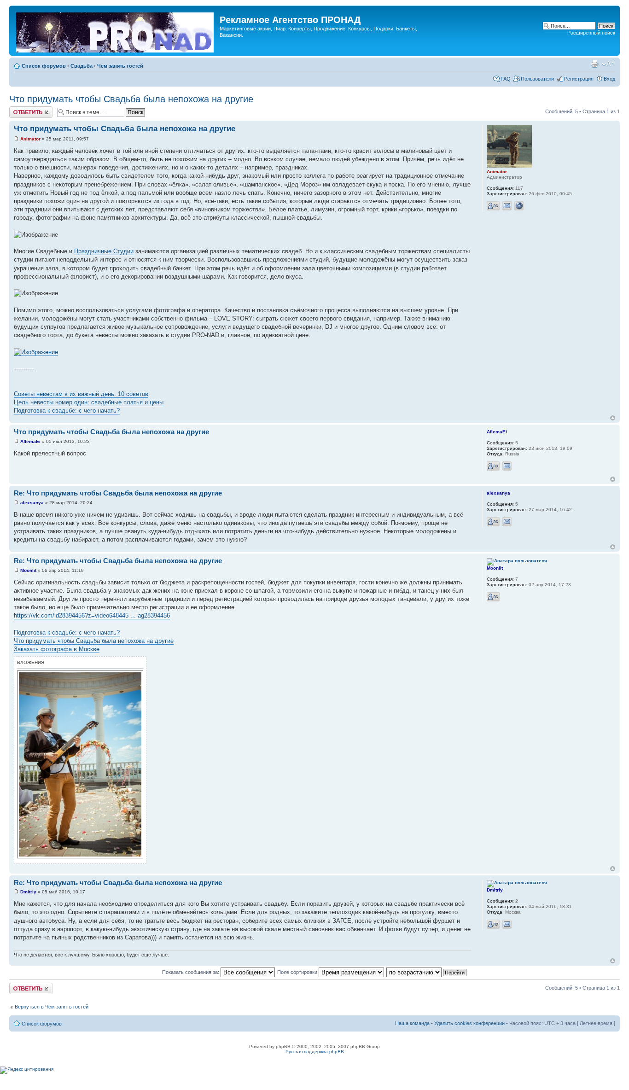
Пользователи (537, 79)
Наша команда (412, 1023)
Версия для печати (594, 64)
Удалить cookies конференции (469, 1023)
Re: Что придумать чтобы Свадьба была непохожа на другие (118, 493)
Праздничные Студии (104, 251)
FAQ (506, 79)
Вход (609, 79)
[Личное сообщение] (493, 205)
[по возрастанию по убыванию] (426, 972)
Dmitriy (28, 891)
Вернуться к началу (612, 417)
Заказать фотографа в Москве (56, 649)
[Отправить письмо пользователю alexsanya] (507, 521)
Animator (30, 138)
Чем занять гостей (120, 66)
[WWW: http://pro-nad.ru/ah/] (519, 205)
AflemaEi (30, 441)
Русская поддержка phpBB (314, 1051)
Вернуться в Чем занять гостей (51, 1006)
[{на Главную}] (116, 30)
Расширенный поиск (591, 32)
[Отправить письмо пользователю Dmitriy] (507, 924)
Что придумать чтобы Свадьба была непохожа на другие (131, 99)
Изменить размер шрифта (608, 64)
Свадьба (81, 66)
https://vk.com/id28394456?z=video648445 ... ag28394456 (92, 615)
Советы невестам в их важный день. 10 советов (81, 394)
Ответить (20, 109)
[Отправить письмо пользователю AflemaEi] (507, 466)
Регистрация (579, 79)
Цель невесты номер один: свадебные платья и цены (88, 402)
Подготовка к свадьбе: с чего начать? (67, 410)
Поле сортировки (298, 972)
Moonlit (28, 570)
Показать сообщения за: (191, 972)
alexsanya (32, 502)
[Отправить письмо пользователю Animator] (507, 205)
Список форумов (44, 66)
